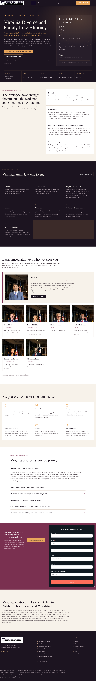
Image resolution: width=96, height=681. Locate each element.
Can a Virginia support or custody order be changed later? (30, 506)
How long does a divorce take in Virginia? (25, 468)
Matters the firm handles (13, 56)
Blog (57, 3)
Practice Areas (49, 3)
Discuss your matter (86, 174)
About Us (40, 3)
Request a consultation (36, 540)
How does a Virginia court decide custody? (25, 500)
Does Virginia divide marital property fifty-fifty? (27, 487)
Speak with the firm (38, 296)
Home (33, 3)
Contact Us (64, 3)
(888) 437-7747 (5, 651)
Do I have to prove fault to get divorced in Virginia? (28, 494)
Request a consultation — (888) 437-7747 (18, 51)
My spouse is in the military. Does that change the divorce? (31, 513)
